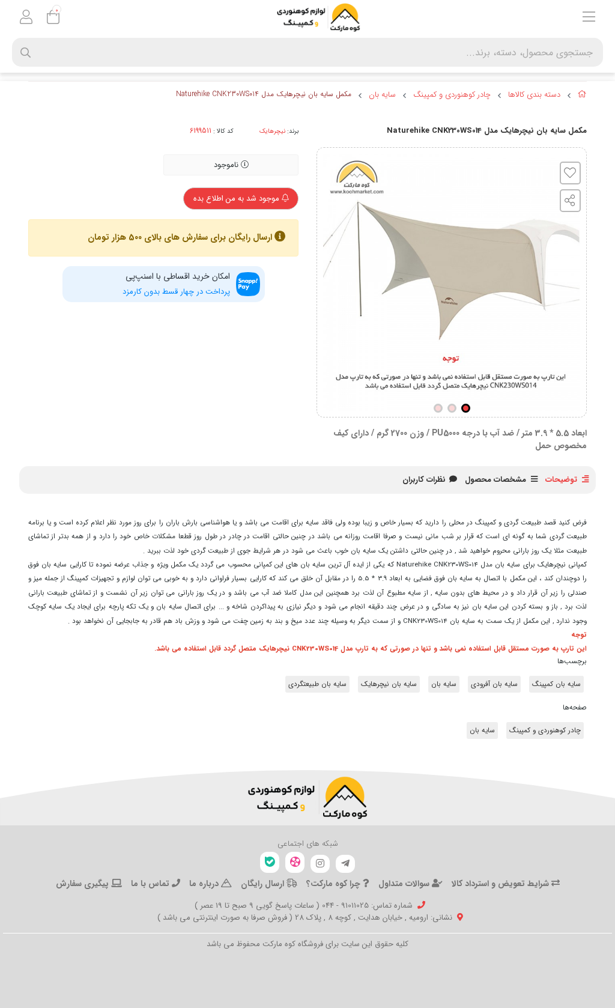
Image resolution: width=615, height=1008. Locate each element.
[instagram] (320, 864)
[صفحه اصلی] (582, 96)
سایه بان (382, 95)
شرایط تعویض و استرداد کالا (501, 883)
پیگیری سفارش (83, 883)
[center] (25, 52)
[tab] (424, 480)
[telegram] (345, 864)
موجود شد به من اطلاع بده (237, 198)
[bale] (270, 862)
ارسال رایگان (263, 883)
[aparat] (295, 862)
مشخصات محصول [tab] (495, 479)
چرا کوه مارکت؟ (334, 883)
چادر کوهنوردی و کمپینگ (452, 95)
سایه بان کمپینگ (556, 684)
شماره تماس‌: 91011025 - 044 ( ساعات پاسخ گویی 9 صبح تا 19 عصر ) (304, 905)
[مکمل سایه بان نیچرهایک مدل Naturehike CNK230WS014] (307, 797)
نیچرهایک (272, 131)
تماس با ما (151, 883)
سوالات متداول (405, 883)
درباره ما (205, 883)
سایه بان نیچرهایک (389, 684)
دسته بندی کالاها (534, 95)
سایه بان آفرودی (494, 684)
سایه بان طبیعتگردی (317, 684)
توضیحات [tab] (561, 479)
